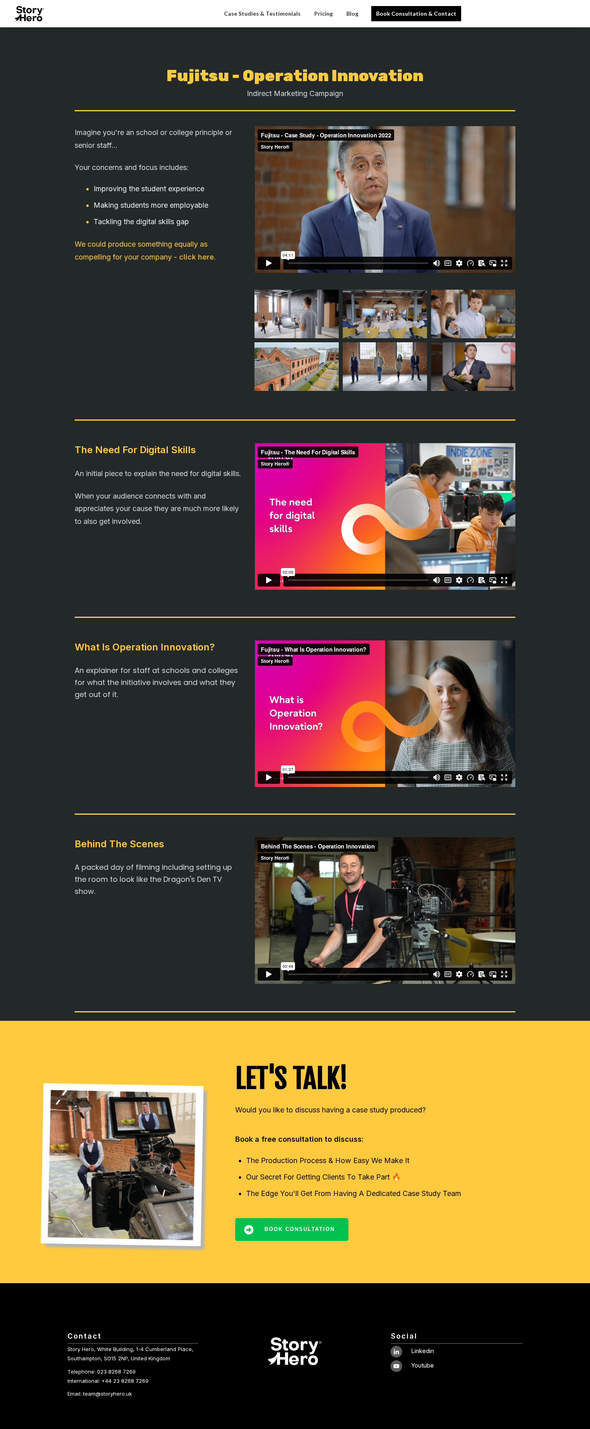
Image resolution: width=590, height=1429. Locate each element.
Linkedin (422, 1351)
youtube (422, 1365)
